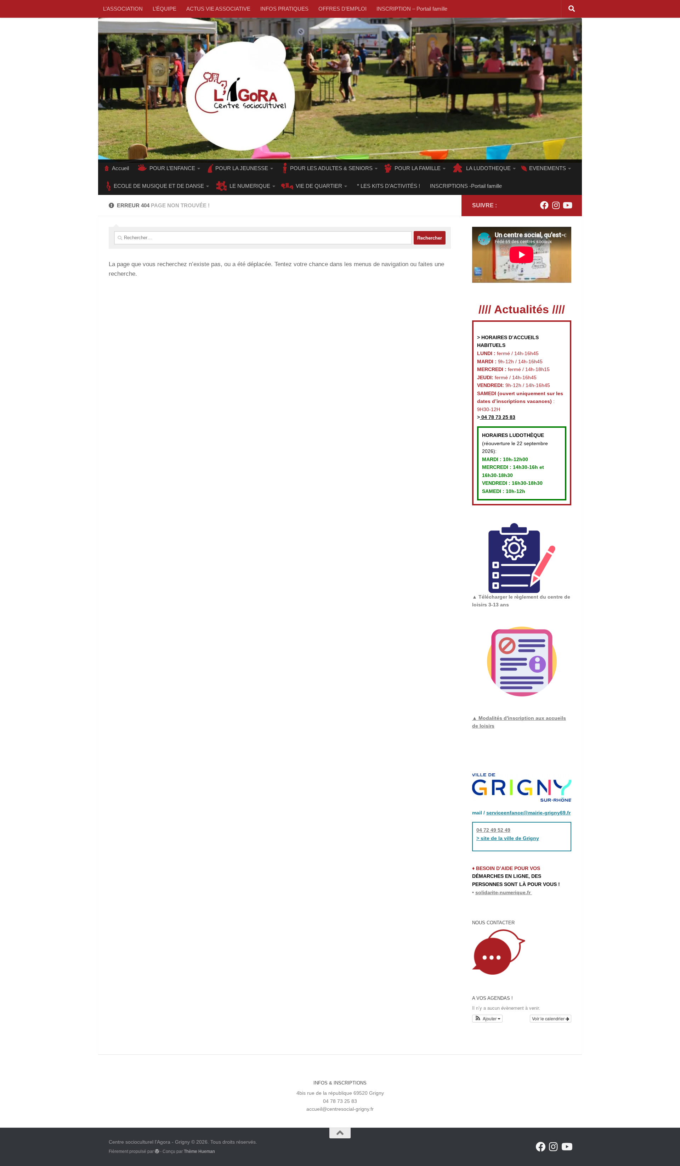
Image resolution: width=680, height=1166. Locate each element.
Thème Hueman (199, 1151)
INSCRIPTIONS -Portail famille (466, 186)
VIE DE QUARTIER (319, 186)
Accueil (120, 168)
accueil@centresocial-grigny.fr (340, 1109)
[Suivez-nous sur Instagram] (555, 205)
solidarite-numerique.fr (503, 892)
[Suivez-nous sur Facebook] (544, 205)
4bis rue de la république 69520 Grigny (340, 1093)
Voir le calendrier (549, 1018)
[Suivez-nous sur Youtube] (567, 205)
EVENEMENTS (547, 168)
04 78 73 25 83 (497, 417)
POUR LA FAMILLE (418, 168)
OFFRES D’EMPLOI (342, 9)
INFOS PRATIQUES (284, 9)
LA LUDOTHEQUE (488, 168)
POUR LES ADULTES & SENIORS (331, 168)
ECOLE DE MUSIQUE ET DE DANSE (159, 186)
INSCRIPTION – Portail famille (411, 9)
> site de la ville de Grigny (507, 838)
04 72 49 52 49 (493, 830)
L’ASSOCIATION (123, 9)
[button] (487, 1018)
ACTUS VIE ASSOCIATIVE (218, 9)
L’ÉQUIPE (164, 9)
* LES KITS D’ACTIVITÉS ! (388, 186)
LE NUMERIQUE (250, 186)
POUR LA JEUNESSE (241, 168)
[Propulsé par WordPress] (157, 1151)
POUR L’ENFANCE (172, 168)
